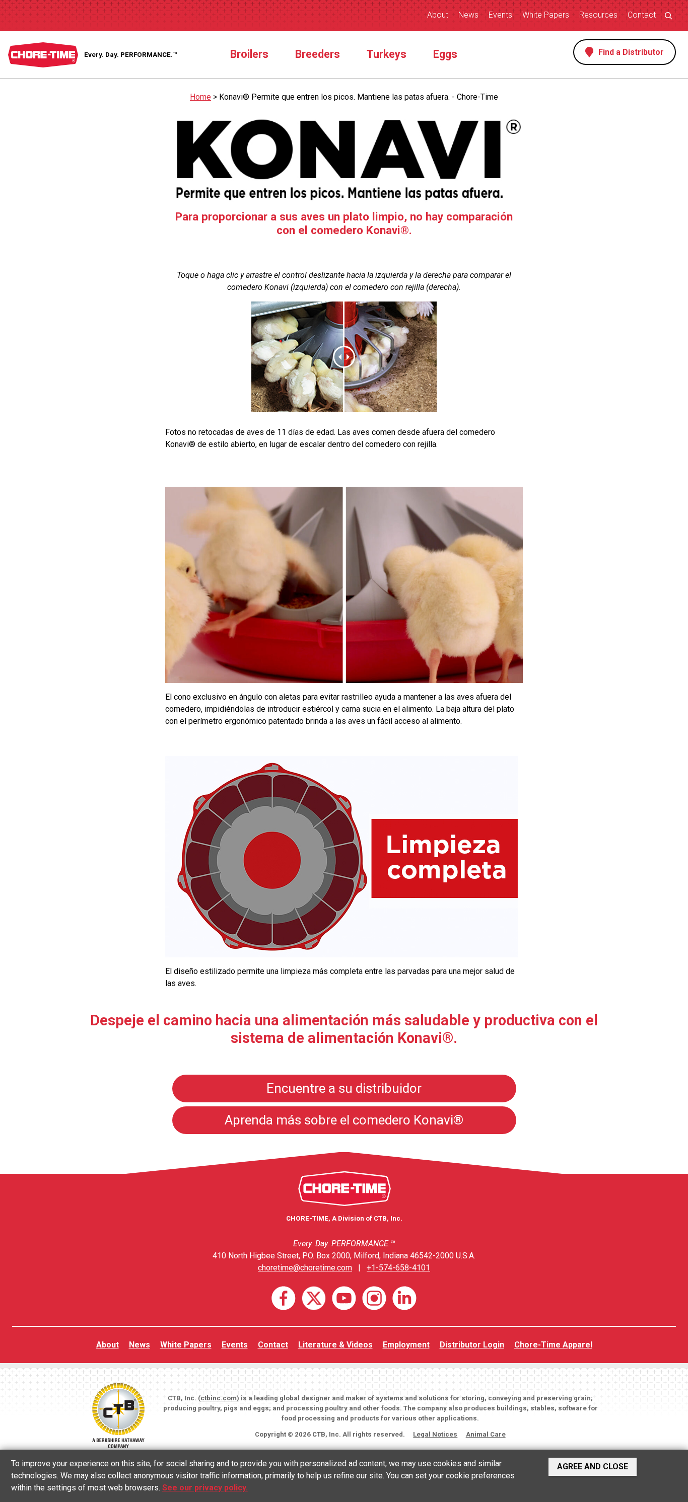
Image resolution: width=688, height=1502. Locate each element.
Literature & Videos (335, 1344)
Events (500, 15)
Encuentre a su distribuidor (344, 1088)
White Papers (545, 15)
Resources (598, 15)
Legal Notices (435, 1434)
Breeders (317, 54)
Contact (642, 15)
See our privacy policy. (205, 1487)
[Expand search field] (668, 15)
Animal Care (486, 1434)
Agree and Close (592, 1466)
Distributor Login (472, 1344)
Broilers (249, 54)
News (468, 15)
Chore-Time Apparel (553, 1344)
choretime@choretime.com (305, 1267)
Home (200, 97)
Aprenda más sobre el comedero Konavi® (344, 1120)
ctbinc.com (218, 1398)
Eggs (445, 54)
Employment (406, 1344)
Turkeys (386, 54)
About (437, 15)
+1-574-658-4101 (398, 1267)
